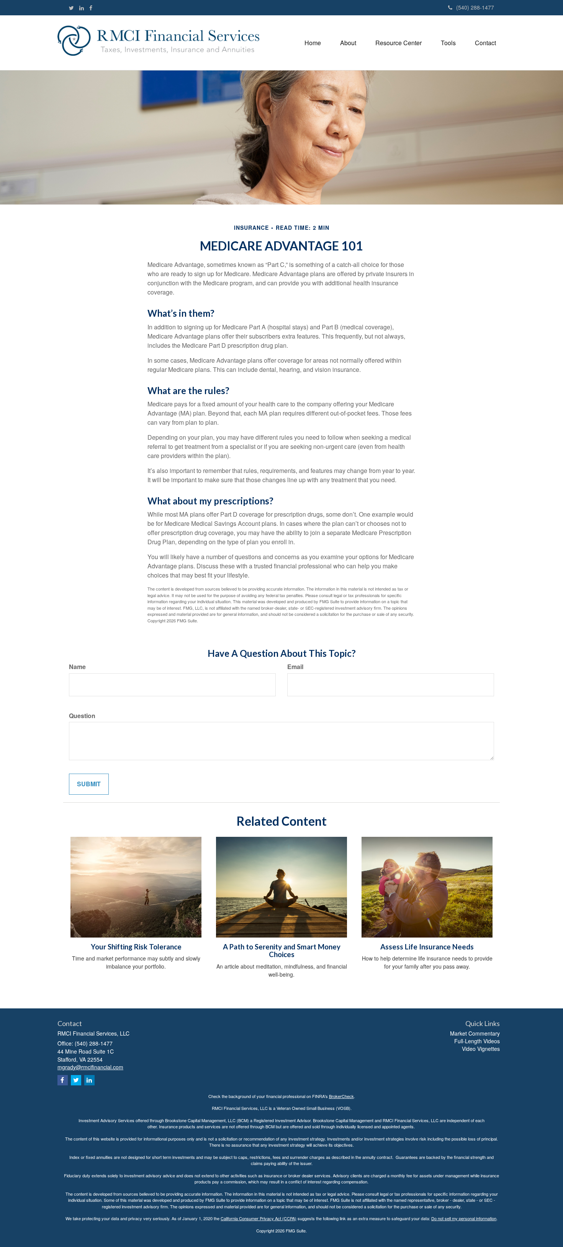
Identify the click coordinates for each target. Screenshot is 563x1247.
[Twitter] (71, 7)
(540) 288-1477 (475, 7)
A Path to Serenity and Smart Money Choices (281, 951)
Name (77, 667)
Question (82, 716)
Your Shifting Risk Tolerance (136, 947)
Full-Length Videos (477, 1041)
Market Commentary (475, 1033)
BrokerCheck (341, 1096)
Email (295, 667)
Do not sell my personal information (463, 1218)
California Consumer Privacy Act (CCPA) (258, 1218)
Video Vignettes (481, 1048)
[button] (348, 42)
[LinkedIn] (81, 7)
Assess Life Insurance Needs (427, 947)
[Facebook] (90, 7)
